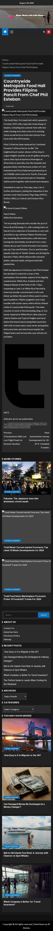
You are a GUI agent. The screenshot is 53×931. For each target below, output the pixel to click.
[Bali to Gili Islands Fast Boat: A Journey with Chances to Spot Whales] (26, 832)
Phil (28, 427)
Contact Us (9, 628)
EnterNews (39, 924)
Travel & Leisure (11, 748)
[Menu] (11, 31)
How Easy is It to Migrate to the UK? (21, 652)
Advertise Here (11, 632)
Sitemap (7, 639)
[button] (11, 31)
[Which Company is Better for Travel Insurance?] (26, 881)
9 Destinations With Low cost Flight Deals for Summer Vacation (15, 438)
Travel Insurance (12, 895)
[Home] (5, 32)
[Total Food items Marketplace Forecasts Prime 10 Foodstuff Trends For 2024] (26, 575)
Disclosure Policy (12, 635)
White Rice (22, 281)
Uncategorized (11, 846)
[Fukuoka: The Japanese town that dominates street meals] (26, 478)
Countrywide (19, 424)
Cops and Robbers (19, 249)
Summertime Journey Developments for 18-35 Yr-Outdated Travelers (39, 440)
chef (10, 424)
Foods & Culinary (12, 75)
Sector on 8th (27, 148)
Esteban (29, 424)
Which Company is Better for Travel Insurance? (26, 675)
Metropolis (13, 427)
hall (5, 427)
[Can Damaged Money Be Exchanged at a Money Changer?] (26, 783)
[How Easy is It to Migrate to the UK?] (26, 735)
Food (44, 424)
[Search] (44, 31)
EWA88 (10, 174)
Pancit (22, 427)
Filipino (37, 424)
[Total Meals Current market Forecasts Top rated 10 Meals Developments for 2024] (26, 527)
